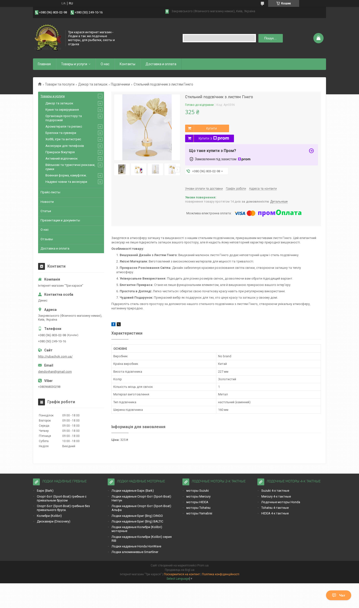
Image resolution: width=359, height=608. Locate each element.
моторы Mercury (198, 496)
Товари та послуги (59, 84)
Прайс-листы (50, 192)
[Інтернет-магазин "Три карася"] (47, 37)
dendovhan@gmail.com (55, 371)
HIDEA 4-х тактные (275, 513)
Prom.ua (203, 565)
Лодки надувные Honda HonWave (136, 546)
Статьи (46, 211)
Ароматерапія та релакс (63, 126)
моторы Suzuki (197, 490)
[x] (119, 325)
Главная (44, 64)
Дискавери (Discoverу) (53, 521)
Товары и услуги (74, 64)
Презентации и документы (60, 220)
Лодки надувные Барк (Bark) (133, 490)
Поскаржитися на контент (182, 574)
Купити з (205, 138)
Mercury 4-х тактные (276, 496)
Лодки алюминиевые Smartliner (135, 552)
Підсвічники (120, 84)
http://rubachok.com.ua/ (55, 356)
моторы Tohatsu (198, 508)
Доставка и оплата (161, 64)
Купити (211, 128)
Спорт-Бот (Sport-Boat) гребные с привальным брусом (61, 498)
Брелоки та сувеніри (60, 133)
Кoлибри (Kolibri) (49, 516)
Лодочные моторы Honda (280, 502)
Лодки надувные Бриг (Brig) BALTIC (137, 521)
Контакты (127, 64)
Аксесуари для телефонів (64, 146)
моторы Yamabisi (199, 513)
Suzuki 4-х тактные (275, 490)
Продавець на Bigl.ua (179, 570)
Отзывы (47, 239)
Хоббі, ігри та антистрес (63, 139)
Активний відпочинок (61, 158)
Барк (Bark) (45, 490)
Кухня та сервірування (62, 109)
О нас (105, 64)
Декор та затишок (92, 84)
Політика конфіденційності (220, 574)
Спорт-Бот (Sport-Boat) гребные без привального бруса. (63, 508)
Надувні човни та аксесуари (66, 182)
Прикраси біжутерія (60, 152)
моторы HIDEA (197, 502)
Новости (47, 202)
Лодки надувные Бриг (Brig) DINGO (137, 516)
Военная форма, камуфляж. (66, 175)
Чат (342, 595)
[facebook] (113, 325)
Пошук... (270, 38)
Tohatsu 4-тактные (275, 508)
